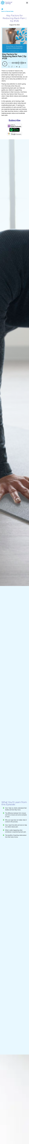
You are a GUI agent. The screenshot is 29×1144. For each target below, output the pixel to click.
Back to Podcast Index (7, 11)
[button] (27, 2)
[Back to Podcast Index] (2, 9)
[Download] (19, 66)
